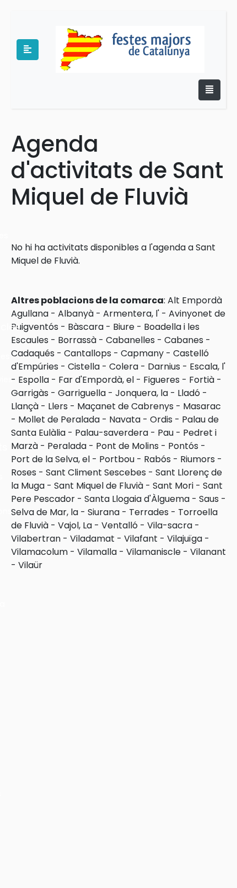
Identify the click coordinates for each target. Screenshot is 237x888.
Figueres (161, 379)
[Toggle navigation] (209, 89)
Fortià (201, 379)
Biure (123, 326)
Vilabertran (36, 538)
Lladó (188, 393)
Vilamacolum (39, 551)
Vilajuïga (184, 538)
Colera (123, 366)
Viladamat (92, 538)
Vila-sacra (169, 525)
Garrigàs (30, 393)
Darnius (164, 366)
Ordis (161, 419)
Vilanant (208, 551)
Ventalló (119, 525)
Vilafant (141, 538)
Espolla (33, 379)
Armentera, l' (131, 313)
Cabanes (183, 340)
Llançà (25, 406)
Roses (23, 472)
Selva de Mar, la (44, 512)
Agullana (30, 313)
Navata (125, 419)
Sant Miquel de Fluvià (98, 485)
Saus (209, 499)
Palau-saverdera (111, 432)
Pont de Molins (127, 446)
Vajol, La (75, 525)
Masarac (202, 406)
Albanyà (76, 313)
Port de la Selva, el (50, 459)
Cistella (84, 366)
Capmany (142, 353)
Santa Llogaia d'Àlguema (137, 499)
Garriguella (82, 393)
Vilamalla (97, 551)
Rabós (157, 459)
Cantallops (87, 353)
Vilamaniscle (153, 551)
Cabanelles (130, 340)
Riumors (197, 459)
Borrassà (77, 340)
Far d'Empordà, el (96, 379)
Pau (166, 432)
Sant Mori (173, 485)
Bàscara (86, 326)
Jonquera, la (141, 393)
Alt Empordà (195, 300)
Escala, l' (207, 366)
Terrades (149, 512)
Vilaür (30, 565)
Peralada (67, 446)
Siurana (104, 512)
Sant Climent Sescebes (96, 472)
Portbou (116, 459)
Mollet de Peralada (59, 419)
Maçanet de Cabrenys (125, 406)
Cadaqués (33, 353)
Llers (58, 406)
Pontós (183, 446)
